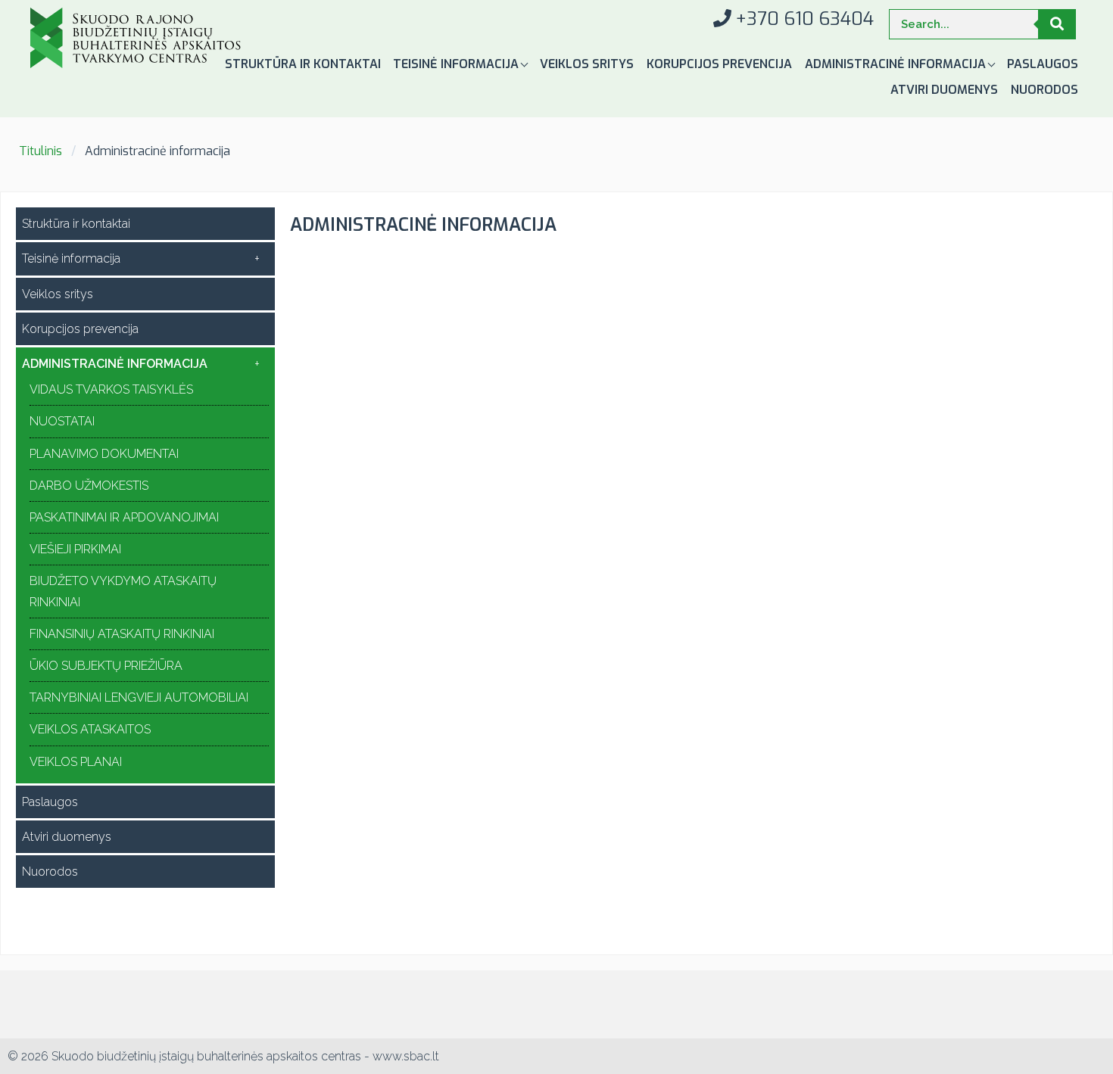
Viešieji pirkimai (75, 549)
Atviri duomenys (944, 90)
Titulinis (40, 151)
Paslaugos (1042, 64)
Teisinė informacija (457, 64)
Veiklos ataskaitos (90, 729)
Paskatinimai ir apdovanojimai (124, 517)
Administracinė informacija (897, 64)
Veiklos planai (76, 762)
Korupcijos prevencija (719, 64)
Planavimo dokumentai (104, 454)
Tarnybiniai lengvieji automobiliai (139, 697)
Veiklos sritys (587, 64)
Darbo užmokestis (89, 485)
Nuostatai (62, 421)
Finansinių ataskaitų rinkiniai (122, 634)
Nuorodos (1044, 90)
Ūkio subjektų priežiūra (106, 665)
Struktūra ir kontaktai (303, 64)
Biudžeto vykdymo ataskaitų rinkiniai (123, 591)
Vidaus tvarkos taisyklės (111, 389)
